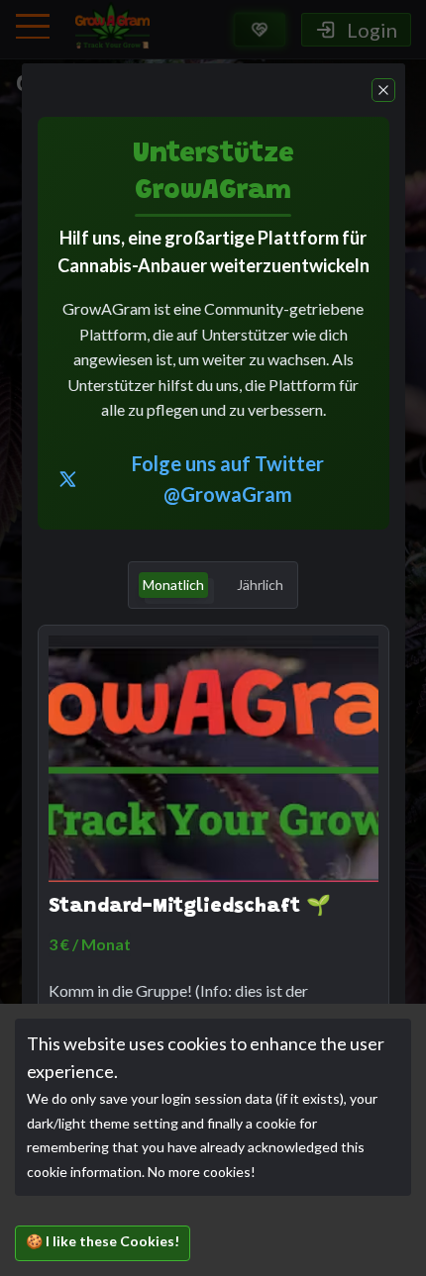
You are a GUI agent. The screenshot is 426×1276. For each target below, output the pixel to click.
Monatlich (173, 584)
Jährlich (260, 584)
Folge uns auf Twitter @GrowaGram (228, 478)
